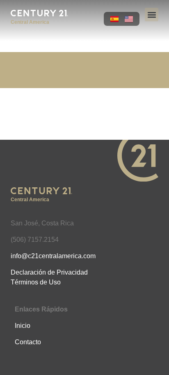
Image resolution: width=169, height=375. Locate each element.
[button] (151, 14)
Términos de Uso (36, 282)
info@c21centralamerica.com (53, 255)
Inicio (22, 325)
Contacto (28, 342)
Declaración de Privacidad (49, 272)
